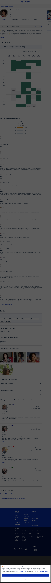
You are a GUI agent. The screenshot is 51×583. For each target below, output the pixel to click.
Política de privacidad (43, 571)
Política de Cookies (22, 571)
